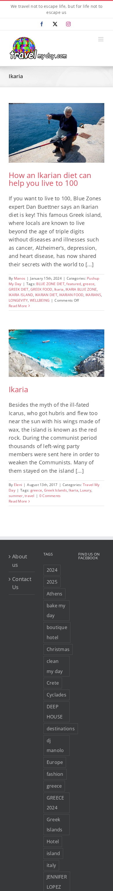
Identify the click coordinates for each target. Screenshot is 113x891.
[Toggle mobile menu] (101, 39)
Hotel (53, 841)
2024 (52, 570)
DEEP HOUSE (55, 711)
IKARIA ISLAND (21, 294)
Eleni (18, 484)
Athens (55, 594)
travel (29, 495)
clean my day (55, 666)
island (53, 853)
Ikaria (59, 289)
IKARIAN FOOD (71, 294)
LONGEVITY (18, 300)
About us (19, 560)
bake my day (56, 610)
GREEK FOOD (41, 289)
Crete (53, 683)
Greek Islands (55, 490)
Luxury (85, 490)
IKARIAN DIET (46, 294)
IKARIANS (93, 294)
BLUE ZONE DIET (50, 283)
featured (73, 283)
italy (51, 865)
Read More (18, 305)
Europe (55, 762)
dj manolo (55, 745)
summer (16, 495)
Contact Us (21, 583)
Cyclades (56, 695)
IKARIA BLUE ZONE (81, 289)
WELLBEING (40, 300)
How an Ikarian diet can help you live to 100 (50, 179)
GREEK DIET (19, 289)
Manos (19, 278)
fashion (55, 774)
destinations (61, 728)
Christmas (58, 649)
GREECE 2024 (55, 803)
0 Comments (50, 495)
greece (89, 283)
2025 (52, 582)
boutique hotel (57, 632)
